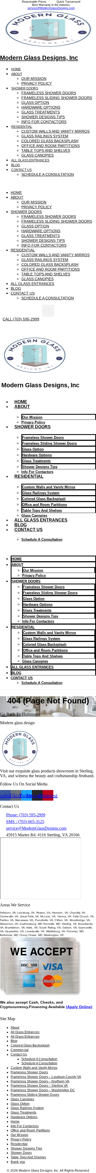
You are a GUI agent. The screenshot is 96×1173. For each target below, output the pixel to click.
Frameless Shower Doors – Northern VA (40, 1081)
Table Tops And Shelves (28, 1157)
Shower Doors (32, 427)
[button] (48, 183)
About (16, 74)
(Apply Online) (79, 1007)
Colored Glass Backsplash (44, 499)
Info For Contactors (43, 122)
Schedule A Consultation (47, 174)
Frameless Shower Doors (43, 437)
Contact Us (28, 529)
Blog (15, 165)
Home (16, 69)
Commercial (20, 1050)
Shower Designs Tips (26, 1148)
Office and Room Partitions (44, 505)
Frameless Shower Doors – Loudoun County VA (46, 1077)
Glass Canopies (37, 155)
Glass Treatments (36, 461)
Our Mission (19, 1135)
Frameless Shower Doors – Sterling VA (39, 1086)
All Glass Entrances (30, 160)
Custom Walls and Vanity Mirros (48, 487)
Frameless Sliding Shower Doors (56, 98)
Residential (28, 476)
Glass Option (33, 449)
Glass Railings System (40, 493)
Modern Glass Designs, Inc (39, 57)
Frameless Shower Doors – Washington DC (43, 1090)
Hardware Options (37, 455)
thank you (18, 1162)
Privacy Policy (36, 83)
